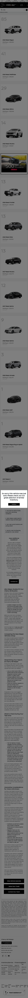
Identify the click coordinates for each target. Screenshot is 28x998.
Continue (14, 504)
